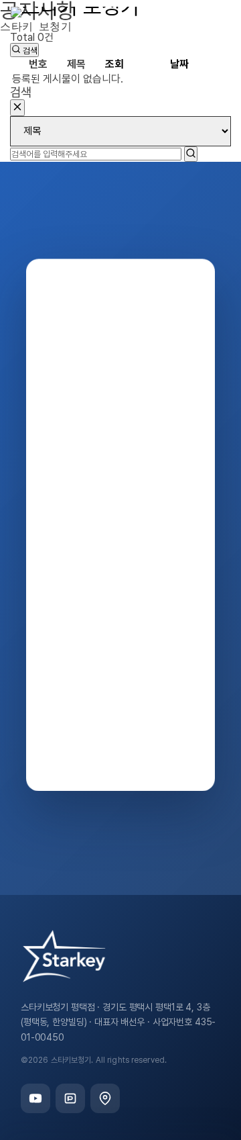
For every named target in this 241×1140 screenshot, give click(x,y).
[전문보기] (204, 722)
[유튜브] (35, 1098)
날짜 (179, 64)
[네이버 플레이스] (105, 1098)
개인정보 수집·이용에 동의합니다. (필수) (149, 722)
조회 (114, 64)
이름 (74, 543)
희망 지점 (82, 666)
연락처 (78, 605)
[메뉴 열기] (218, 30)
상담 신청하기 (143, 756)
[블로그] (70, 1098)
